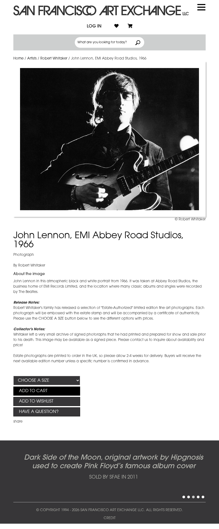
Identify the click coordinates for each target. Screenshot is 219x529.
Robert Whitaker (53, 58)
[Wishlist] (116, 26)
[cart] (130, 26)
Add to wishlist (36, 401)
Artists (32, 58)
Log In (94, 26)
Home (18, 58)
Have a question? (38, 412)
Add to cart (33, 391)
